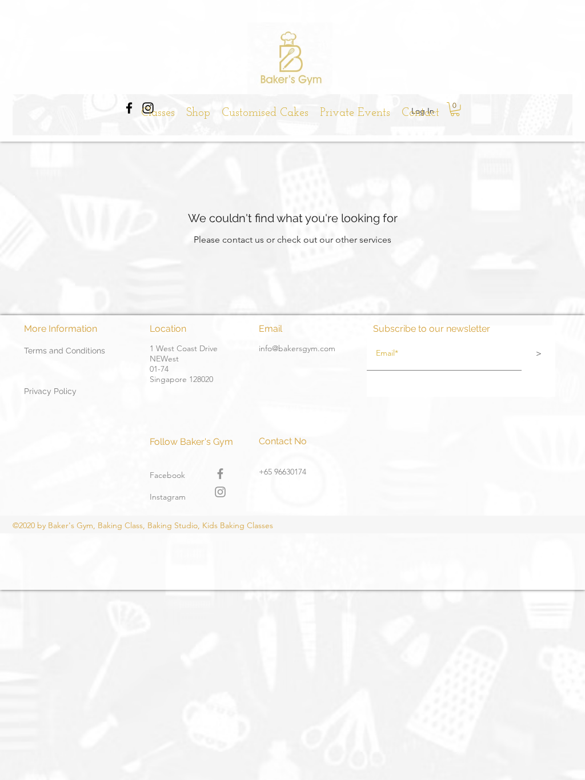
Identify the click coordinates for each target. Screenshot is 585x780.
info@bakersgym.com (297, 348)
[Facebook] (220, 474)
